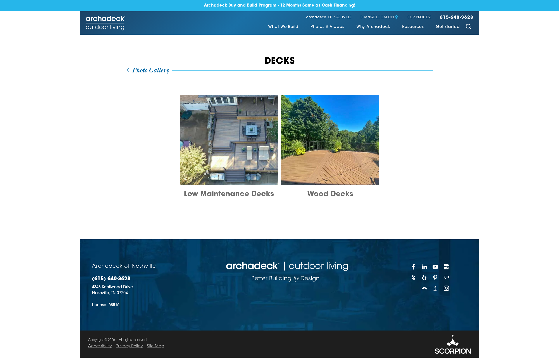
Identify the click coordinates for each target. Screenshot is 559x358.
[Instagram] (446, 288)
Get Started (448, 27)
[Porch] (424, 288)
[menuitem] (283, 27)
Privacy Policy (129, 346)
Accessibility (100, 346)
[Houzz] (413, 277)
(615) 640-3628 (111, 279)
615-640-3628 (456, 17)
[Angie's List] (446, 277)
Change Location (377, 17)
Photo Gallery (150, 71)
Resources (413, 27)
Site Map (155, 346)
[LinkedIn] (424, 267)
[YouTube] (435, 267)
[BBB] (435, 288)
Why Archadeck (373, 27)
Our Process (419, 17)
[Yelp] (424, 277)
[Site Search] (468, 27)
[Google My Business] (446, 267)
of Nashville (329, 17)
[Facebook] (413, 267)
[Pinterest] (435, 277)
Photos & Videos (327, 27)
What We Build (283, 27)
